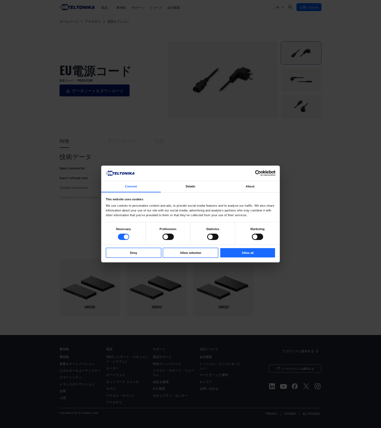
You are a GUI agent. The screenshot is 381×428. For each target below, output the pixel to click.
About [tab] (250, 186)
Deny (133, 252)
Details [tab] (190, 186)
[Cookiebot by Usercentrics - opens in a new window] (258, 173)
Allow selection (190, 252)
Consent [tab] (131, 186)
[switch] (168, 237)
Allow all (248, 252)
